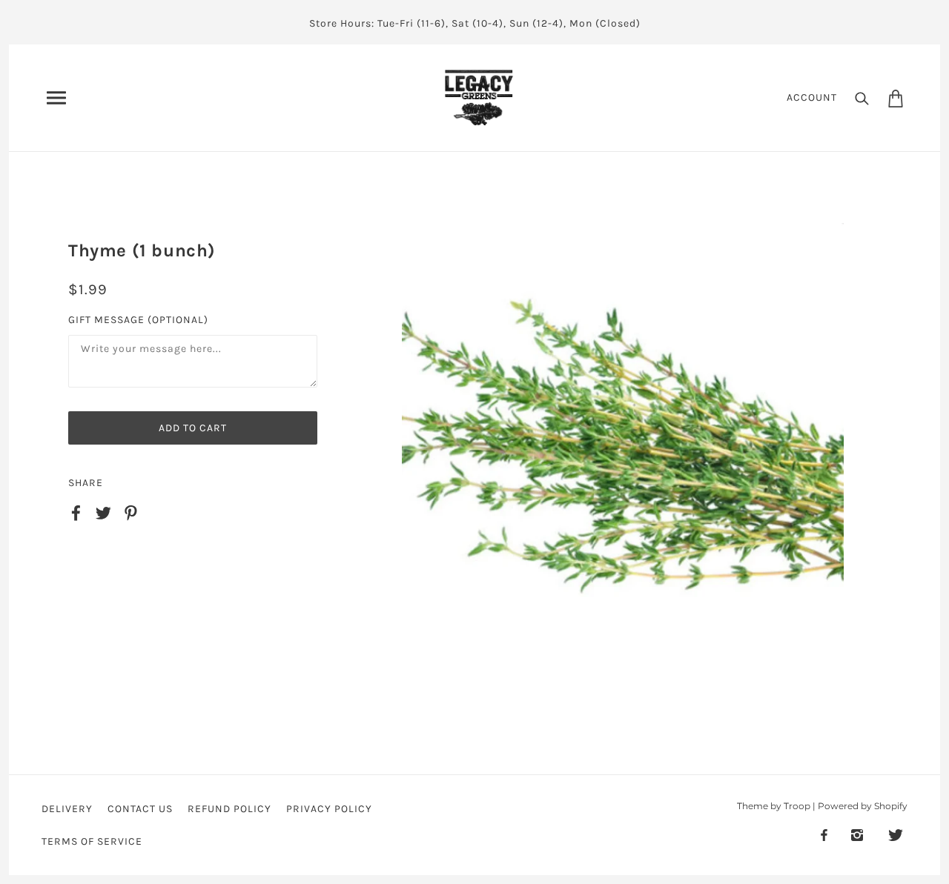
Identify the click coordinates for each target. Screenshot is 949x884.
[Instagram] (857, 835)
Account (812, 97)
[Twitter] (895, 835)
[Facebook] (824, 835)
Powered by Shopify (862, 805)
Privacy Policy (329, 808)
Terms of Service (92, 841)
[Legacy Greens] (479, 97)
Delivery (67, 808)
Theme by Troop (773, 805)
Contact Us (140, 808)
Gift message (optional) (138, 319)
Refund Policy (229, 808)
